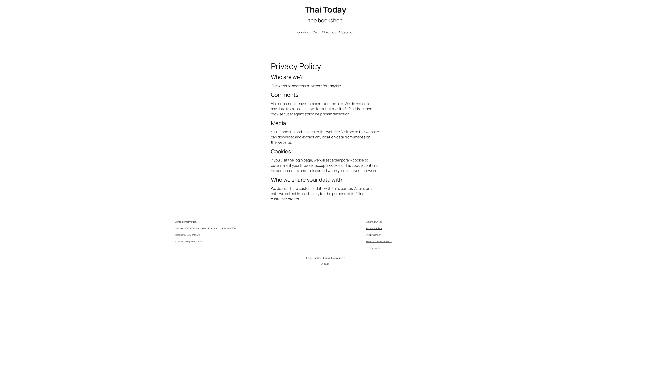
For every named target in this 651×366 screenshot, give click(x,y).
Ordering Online (374, 221)
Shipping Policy (373, 234)
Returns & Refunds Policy (379, 241)
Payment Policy (374, 228)
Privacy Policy (373, 248)
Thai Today (325, 9)
